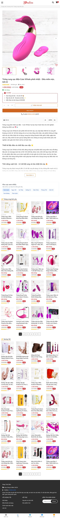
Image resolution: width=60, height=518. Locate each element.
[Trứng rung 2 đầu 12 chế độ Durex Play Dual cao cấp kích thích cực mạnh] (52, 286)
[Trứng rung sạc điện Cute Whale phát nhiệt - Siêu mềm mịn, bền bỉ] (30, 38)
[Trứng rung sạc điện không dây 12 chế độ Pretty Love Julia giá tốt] (37, 312)
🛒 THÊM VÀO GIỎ (36, 105)
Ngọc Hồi (13, 190)
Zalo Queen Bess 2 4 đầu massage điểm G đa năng (52, 356)
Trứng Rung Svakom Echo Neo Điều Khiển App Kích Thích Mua (22, 218)
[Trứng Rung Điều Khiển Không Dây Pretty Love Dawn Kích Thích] (37, 286)
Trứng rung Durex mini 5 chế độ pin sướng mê (51, 244)
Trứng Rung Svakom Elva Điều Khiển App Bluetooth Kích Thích (22, 244)
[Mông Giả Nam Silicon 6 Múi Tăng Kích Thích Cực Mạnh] (37, 347)
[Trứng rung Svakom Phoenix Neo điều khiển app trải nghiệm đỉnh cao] (7, 312)
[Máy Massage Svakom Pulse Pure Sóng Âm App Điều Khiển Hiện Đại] (7, 400)
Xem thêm (29, 175)
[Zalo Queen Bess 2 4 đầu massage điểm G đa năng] (52, 347)
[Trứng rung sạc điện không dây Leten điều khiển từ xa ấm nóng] (7, 233)
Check (54, 501)
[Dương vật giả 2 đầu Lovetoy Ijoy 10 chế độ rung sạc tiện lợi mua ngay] (7, 373)
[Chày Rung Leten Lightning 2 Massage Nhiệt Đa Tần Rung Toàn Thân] (22, 452)
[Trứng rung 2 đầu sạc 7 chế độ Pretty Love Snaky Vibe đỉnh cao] (37, 260)
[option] (9, 71)
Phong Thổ (44, 190)
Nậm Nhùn (36, 190)
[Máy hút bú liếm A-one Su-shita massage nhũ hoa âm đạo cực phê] (37, 452)
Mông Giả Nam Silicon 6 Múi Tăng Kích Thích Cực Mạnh (37, 356)
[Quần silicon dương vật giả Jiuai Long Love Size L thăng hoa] (52, 373)
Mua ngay (30, 110)
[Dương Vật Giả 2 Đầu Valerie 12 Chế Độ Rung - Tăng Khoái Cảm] (52, 426)
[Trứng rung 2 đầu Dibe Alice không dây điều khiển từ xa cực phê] (7, 260)
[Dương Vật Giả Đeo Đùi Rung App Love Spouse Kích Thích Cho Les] (22, 426)
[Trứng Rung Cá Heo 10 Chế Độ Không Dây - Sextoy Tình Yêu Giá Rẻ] (7, 286)
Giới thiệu (5, 500)
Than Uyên (15, 193)
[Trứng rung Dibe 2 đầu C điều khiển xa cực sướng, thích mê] (52, 207)
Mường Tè (28, 190)
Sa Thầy (21, 190)
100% (50, 120)
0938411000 (31, 114)
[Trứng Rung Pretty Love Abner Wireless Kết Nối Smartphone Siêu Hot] (22, 286)
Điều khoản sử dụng (7, 503)
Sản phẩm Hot (26, 503)
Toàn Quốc (6, 190)
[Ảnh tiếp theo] (25, 74)
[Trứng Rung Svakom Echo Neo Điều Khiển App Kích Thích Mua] (22, 207)
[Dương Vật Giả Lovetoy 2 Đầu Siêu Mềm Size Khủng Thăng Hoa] (7, 426)
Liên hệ (4, 508)
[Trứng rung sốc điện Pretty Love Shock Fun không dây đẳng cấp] (52, 312)
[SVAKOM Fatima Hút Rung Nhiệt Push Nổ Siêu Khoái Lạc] (22, 347)
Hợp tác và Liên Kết (27, 500)
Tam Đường (6, 193)
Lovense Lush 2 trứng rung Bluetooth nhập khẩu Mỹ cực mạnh (22, 323)
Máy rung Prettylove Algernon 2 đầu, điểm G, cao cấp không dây (37, 244)
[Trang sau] (39, 334)
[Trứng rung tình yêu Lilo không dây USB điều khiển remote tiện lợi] (37, 207)
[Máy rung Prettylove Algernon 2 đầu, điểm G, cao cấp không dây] (37, 233)
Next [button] (56, 38)
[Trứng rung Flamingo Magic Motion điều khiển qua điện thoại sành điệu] (52, 260)
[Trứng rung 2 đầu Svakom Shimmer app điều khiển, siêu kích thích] (7, 207)
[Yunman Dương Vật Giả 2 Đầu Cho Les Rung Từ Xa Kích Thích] (52, 400)
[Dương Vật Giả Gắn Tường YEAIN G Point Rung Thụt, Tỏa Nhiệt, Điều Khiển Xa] (7, 347)
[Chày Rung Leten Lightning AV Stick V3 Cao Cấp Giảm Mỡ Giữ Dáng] (22, 400)
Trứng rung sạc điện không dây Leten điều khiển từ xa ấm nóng (7, 244)
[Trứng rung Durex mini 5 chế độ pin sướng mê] (52, 233)
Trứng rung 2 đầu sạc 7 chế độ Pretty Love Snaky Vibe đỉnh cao (37, 270)
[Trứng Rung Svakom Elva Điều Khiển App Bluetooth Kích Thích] (22, 233)
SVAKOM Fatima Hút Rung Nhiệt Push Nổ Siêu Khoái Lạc (22, 358)
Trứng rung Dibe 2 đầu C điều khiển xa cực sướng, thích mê (52, 218)
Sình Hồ (51, 190)
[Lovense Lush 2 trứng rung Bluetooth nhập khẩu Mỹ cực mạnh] (22, 312)
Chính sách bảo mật (7, 505)
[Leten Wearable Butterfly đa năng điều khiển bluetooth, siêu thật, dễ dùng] (37, 426)
